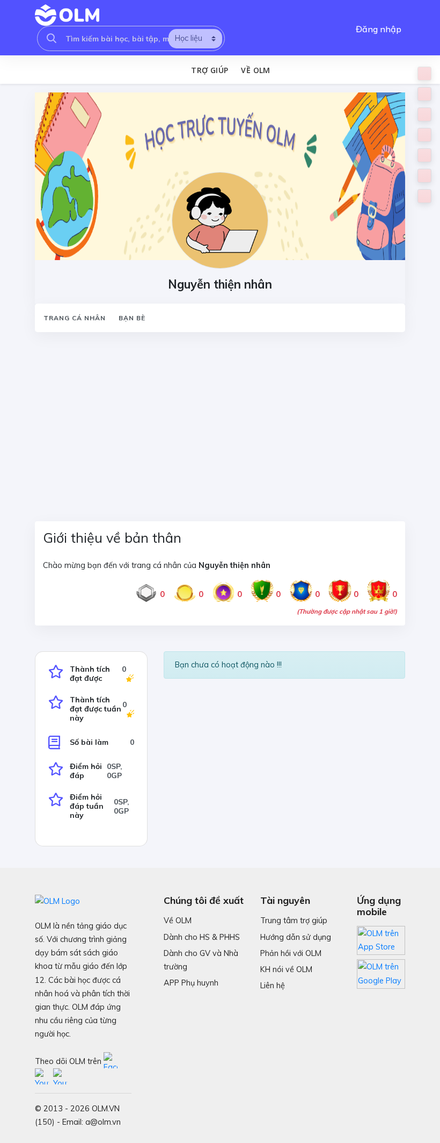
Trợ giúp (209, 70)
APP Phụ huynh (191, 983)
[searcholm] (51, 38)
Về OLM (255, 70)
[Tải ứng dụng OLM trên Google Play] (381, 971)
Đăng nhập (378, 29)
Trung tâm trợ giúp (293, 920)
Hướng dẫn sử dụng (295, 937)
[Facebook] (112, 1061)
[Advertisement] (220, 420)
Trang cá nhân (74, 318)
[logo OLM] (67, 15)
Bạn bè (132, 318)
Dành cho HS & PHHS (202, 937)
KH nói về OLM (286, 969)
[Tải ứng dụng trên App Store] (381, 940)
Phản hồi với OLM (290, 953)
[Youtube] (44, 1077)
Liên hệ (272, 985)
